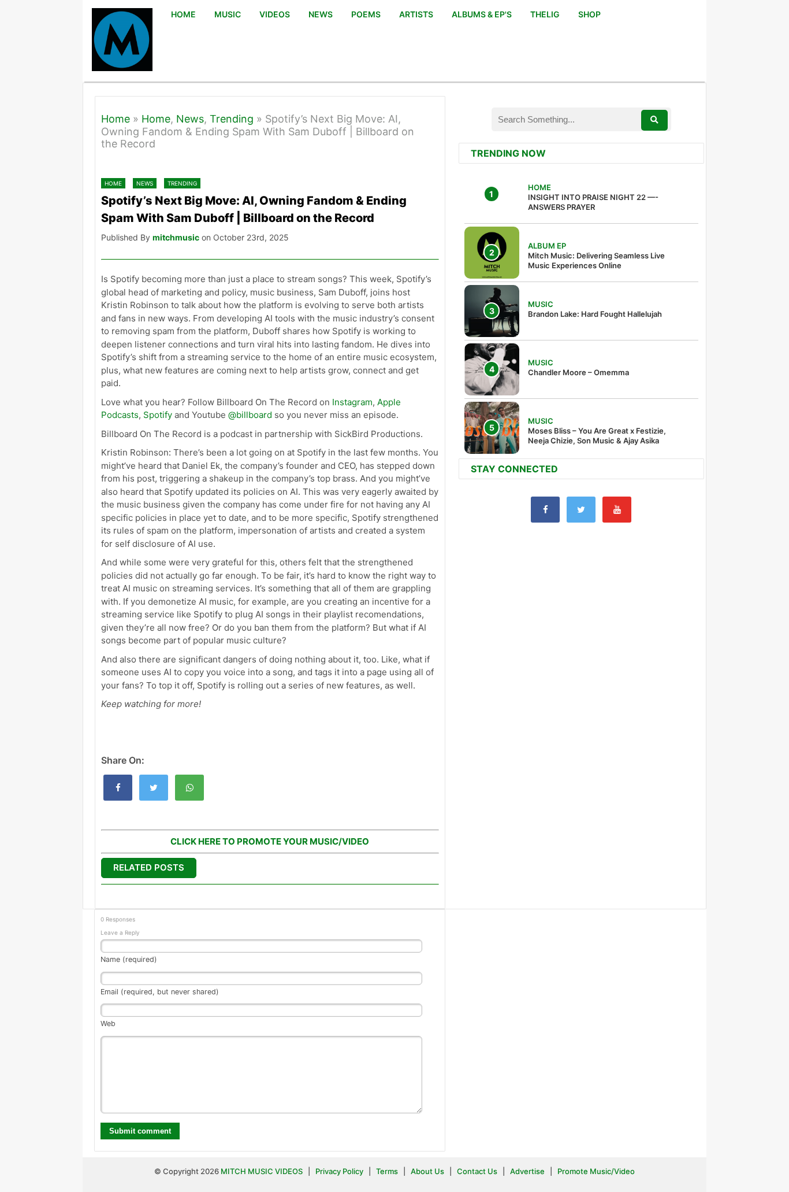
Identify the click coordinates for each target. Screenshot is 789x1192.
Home (115, 119)
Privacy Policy (339, 1171)
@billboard (250, 414)
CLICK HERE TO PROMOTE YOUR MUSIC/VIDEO (269, 841)
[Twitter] (581, 510)
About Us (427, 1171)
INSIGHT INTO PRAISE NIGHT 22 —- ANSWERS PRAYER (593, 202)
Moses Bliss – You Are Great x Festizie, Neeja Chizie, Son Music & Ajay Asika (597, 435)
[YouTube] (616, 510)
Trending (232, 119)
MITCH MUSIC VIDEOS (262, 1171)
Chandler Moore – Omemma (578, 372)
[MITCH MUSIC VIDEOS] (122, 41)
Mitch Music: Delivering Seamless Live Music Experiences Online (596, 260)
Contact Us (477, 1171)
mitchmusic (175, 237)
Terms (388, 1171)
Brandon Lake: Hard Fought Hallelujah (595, 314)
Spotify (157, 414)
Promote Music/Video (596, 1171)
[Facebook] (545, 510)
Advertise (527, 1171)
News (190, 119)
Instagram (352, 402)
